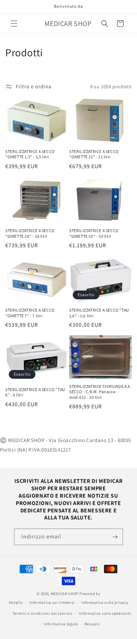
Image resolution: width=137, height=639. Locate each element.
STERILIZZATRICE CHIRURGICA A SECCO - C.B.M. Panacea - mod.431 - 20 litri (99, 392)
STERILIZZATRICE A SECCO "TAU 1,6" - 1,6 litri (99, 312)
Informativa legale (61, 623)
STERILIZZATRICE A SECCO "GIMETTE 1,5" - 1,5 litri (30, 154)
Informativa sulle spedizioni (105, 613)
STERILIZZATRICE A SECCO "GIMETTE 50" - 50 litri (94, 233)
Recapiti (92, 623)
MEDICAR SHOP (64, 593)
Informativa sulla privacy (105, 602)
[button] (14, 23)
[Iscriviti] (115, 537)
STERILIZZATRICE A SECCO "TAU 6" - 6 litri (35, 392)
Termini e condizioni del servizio (42, 613)
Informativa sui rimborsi (52, 602)
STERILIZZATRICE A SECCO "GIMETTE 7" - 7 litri (30, 312)
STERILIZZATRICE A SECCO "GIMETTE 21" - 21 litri (94, 154)
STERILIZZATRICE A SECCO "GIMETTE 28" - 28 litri (30, 233)
